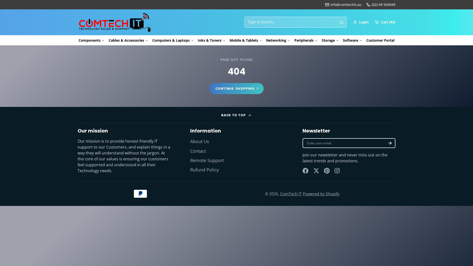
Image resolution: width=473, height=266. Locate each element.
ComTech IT (291, 194)
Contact (198, 151)
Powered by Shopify (321, 194)
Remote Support (207, 160)
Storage (328, 40)
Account (361, 22)
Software (350, 40)
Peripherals (304, 40)
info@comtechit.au (345, 4)
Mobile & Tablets (244, 40)
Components (90, 40)
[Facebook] (305, 171)
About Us (199, 141)
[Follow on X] (316, 171)
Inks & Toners (209, 40)
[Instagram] (337, 171)
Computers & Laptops (171, 40)
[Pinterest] (327, 171)
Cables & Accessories (126, 40)
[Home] (115, 22)
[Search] (341, 22)
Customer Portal (380, 40)
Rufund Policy (204, 170)
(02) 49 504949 (383, 4)
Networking (276, 40)
